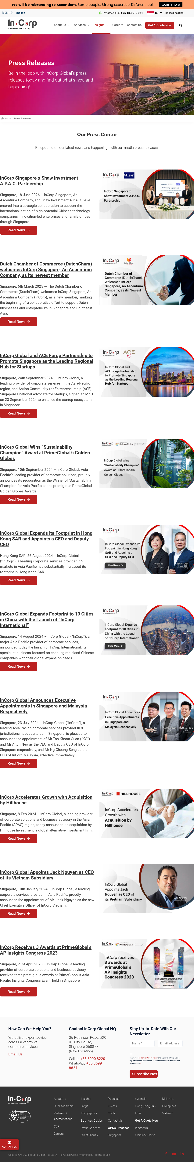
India (138, 1113)
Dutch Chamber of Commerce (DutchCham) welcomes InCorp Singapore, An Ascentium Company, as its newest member (46, 269)
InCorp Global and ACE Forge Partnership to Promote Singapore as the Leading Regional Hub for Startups (46, 361)
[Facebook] (166, 1154)
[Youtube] (174, 1154)
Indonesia (141, 1128)
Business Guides (92, 1120)
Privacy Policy (85, 1154)
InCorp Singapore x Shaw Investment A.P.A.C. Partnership (39, 180)
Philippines (169, 1106)
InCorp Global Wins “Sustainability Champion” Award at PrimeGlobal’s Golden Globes (45, 452)
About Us (60, 25)
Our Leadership (64, 1106)
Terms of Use (102, 1154)
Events (112, 1106)
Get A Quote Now (146, 1120)
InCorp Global (27, 25)
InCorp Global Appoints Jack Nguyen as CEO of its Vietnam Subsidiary (47, 875)
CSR (56, 1126)
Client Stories (89, 1135)
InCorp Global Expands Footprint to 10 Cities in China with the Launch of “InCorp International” (47, 619)
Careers (117, 25)
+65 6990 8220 (92, 1059)
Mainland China (145, 1135)
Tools (111, 1113)
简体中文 (7, 13)
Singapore (114, 1135)
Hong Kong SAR (145, 1106)
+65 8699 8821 (132, 13)
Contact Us (134, 25)
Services (80, 25)
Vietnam (167, 1113)
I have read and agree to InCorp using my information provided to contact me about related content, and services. (155, 1061)
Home (8, 118)
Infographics (89, 1113)
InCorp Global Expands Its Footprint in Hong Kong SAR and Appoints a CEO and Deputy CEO (46, 538)
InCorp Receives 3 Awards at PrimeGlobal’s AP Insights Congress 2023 (46, 950)
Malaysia (168, 1099)
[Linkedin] (182, 1154)
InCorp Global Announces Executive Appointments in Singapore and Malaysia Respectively (43, 705)
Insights (99, 25)
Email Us (15, 1054)
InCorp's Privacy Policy (148, 1058)
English (20, 13)
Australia (140, 1099)
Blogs (84, 1106)
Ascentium (66, 4)
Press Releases (91, 1128)
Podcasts (114, 1099)
